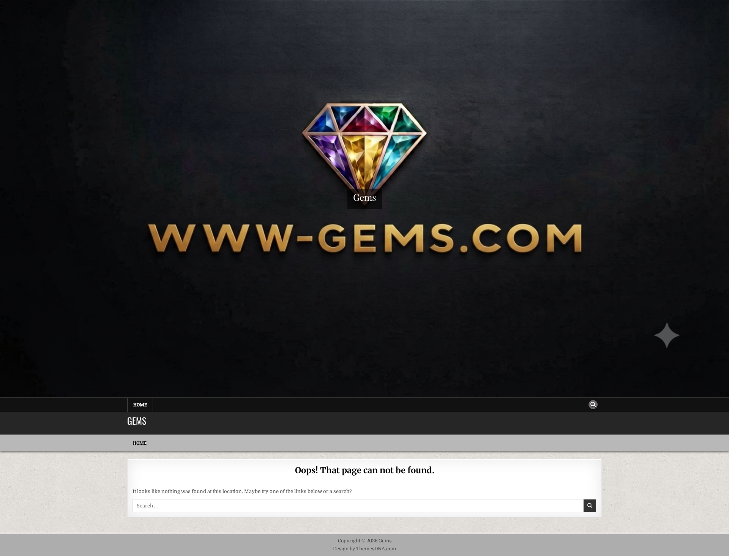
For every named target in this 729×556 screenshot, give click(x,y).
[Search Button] (593, 404)
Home (140, 405)
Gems (364, 197)
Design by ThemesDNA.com (364, 548)
